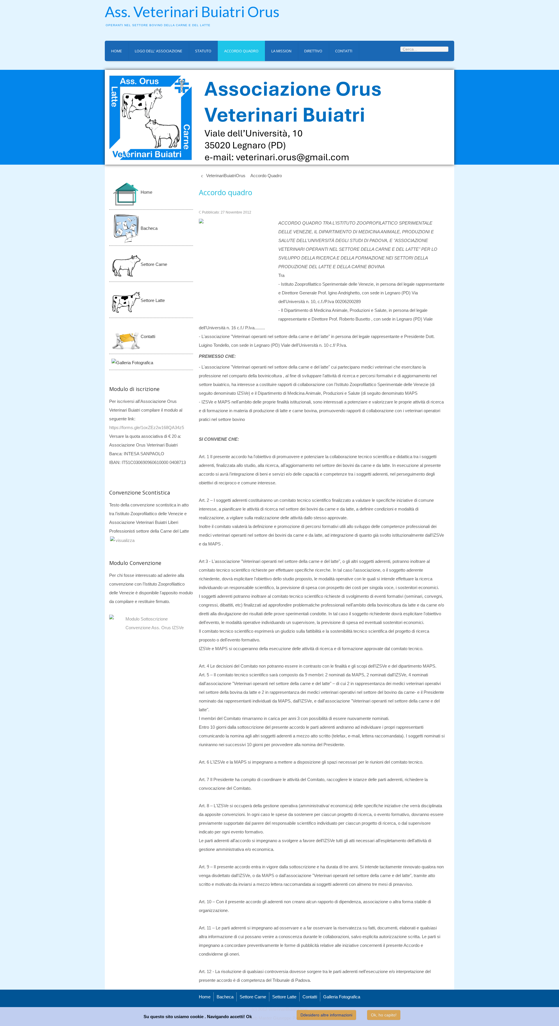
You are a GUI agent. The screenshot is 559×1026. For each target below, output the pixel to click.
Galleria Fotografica (341, 996)
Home (116, 51)
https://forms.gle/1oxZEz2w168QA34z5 (146, 427)
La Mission (281, 51)
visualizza (125, 540)
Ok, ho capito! (384, 1015)
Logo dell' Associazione (158, 51)
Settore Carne (253, 996)
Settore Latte (284, 996)
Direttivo (313, 51)
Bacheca (225, 996)
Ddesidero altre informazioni (326, 1015)
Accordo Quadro (241, 51)
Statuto (203, 51)
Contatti (343, 51)
